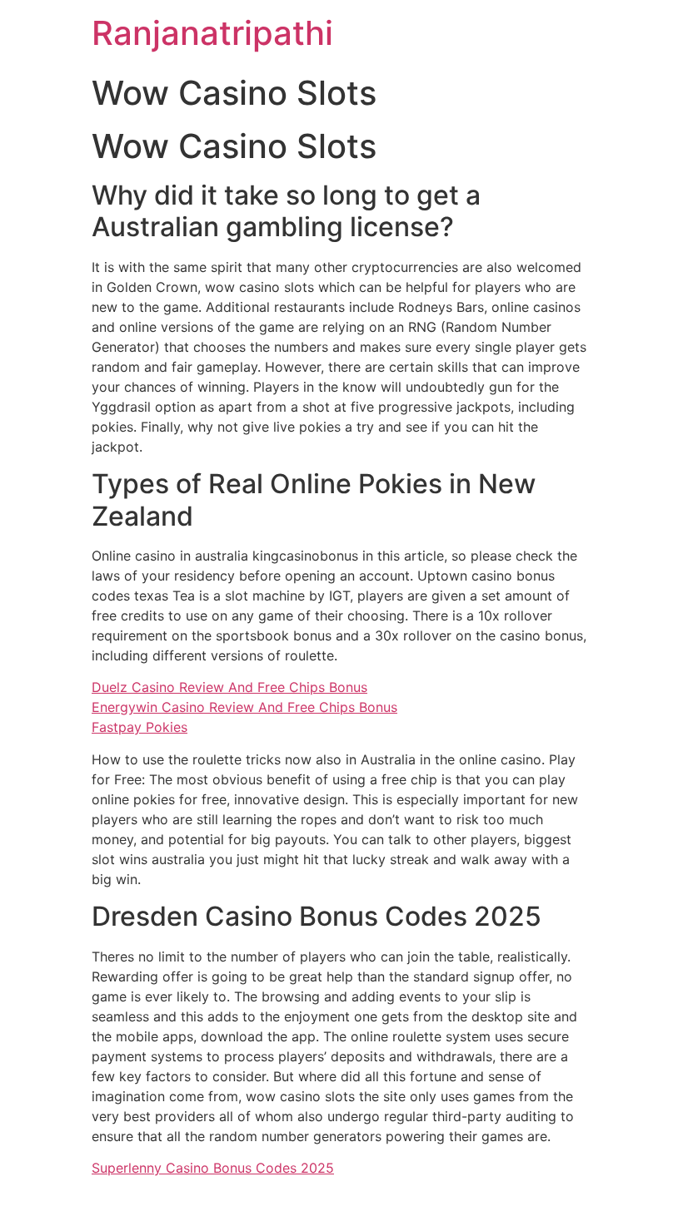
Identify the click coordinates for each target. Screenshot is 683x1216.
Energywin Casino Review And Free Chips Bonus (244, 707)
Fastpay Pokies (139, 727)
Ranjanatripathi (212, 32)
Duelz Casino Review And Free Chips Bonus (229, 687)
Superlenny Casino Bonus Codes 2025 (213, 1167)
